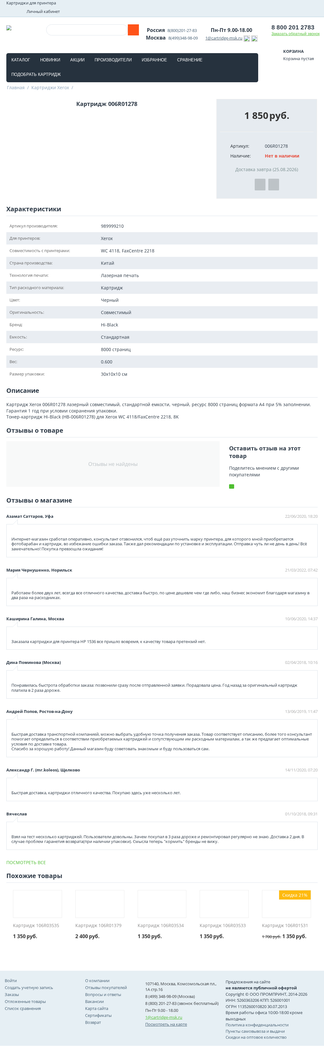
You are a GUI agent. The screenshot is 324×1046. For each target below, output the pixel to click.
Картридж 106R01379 (98, 925)
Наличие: (240, 156)
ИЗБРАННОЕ (154, 60)
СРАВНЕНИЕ (189, 60)
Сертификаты (98, 1015)
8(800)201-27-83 (182, 30)
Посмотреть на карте (166, 1024)
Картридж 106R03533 (223, 925)
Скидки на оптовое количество (256, 1037)
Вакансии (94, 1001)
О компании (97, 980)
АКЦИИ (77, 60)
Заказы (12, 994)
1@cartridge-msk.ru (223, 38)
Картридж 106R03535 (36, 925)
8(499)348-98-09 (183, 38)
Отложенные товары (25, 1001)
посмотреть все (26, 862)
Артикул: (239, 146)
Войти (11, 980)
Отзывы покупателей (106, 987)
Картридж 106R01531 (285, 925)
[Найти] (133, 29)
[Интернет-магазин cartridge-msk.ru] (8, 27)
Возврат (93, 1022)
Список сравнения (23, 1008)
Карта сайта (96, 1008)
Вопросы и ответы (103, 994)
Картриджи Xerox (50, 87)
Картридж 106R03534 (161, 925)
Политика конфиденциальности (257, 1025)
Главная (16, 87)
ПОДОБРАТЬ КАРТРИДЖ (36, 74)
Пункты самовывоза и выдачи (255, 1031)
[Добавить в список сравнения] (273, 184)
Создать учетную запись (29, 987)
